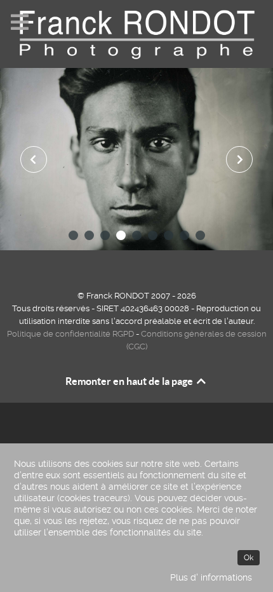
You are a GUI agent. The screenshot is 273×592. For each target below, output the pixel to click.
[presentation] (33, 159)
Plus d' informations (211, 577)
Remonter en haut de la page (130, 381)
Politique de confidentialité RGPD (70, 334)
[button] (73, 235)
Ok (248, 557)
